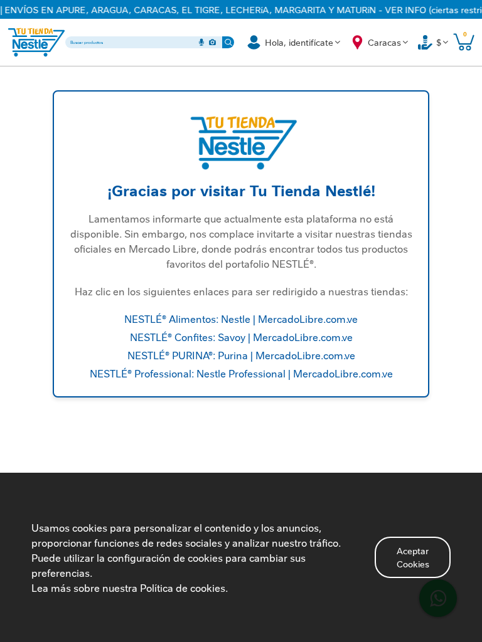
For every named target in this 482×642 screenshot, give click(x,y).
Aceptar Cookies (413, 557)
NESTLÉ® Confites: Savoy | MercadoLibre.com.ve (241, 337)
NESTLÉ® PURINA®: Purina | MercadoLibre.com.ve (241, 355)
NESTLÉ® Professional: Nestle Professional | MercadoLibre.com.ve (241, 373)
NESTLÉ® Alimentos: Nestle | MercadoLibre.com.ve (241, 318)
